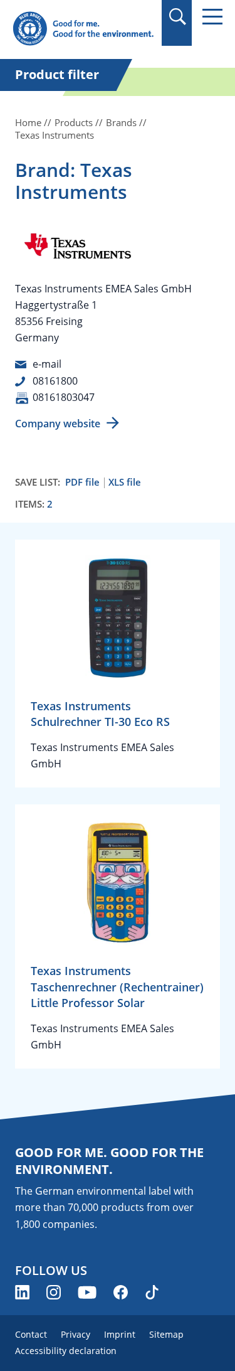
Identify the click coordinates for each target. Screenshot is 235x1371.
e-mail (47, 364)
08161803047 (64, 397)
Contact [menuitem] (31, 1334)
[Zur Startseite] (83, 29)
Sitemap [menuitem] (166, 1334)
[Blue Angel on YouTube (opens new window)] (87, 1292)
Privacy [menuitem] (75, 1334)
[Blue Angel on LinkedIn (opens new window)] (22, 1292)
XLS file (124, 482)
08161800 (55, 381)
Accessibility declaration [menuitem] (66, 1351)
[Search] (177, 16)
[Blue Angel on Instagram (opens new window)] (53, 1292)
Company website (57, 423)
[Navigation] (212, 16)
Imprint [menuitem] (119, 1334)
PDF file (82, 482)
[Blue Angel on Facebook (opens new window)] (120, 1292)
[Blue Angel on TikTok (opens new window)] (152, 1292)
